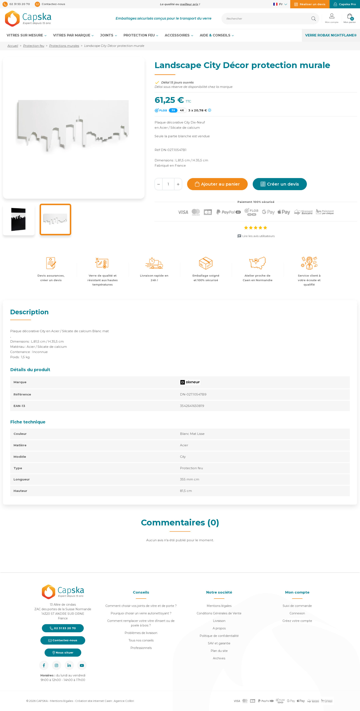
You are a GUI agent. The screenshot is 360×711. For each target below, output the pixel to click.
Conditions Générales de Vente (219, 613)
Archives (219, 658)
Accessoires (178, 35)
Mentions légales (219, 606)
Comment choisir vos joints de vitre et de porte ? (141, 606)
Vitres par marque (72, 35)
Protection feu (140, 35)
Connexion (297, 613)
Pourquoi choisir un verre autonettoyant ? (141, 613)
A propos (219, 628)
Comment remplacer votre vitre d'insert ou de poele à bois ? (141, 623)
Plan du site (219, 651)
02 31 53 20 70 (64, 628)
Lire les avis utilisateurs (258, 236)
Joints (107, 35)
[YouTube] (82, 665)
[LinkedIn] (69, 665)
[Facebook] (44, 665)
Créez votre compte (297, 621)
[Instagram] (56, 665)
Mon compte (297, 592)
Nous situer (64, 652)
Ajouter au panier (220, 184)
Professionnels (141, 648)
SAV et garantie (219, 643)
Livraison (219, 621)
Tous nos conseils (141, 640)
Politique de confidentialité (219, 636)
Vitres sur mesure (25, 35)
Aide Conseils (215, 35)
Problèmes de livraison (141, 633)
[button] (331, 18)
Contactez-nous (64, 640)
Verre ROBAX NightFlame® (331, 35)
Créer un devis (283, 184)
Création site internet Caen (93, 700)
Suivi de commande (297, 606)
